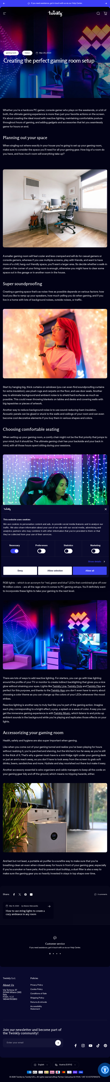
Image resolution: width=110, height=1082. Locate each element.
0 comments (102, 894)
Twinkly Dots (74, 686)
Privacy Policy (36, 985)
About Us (8, 985)
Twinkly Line (59, 686)
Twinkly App (58, 690)
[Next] (106, 3)
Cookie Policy (36, 989)
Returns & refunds (38, 1002)
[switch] (41, 551)
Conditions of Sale (38, 994)
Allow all (90, 570)
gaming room (11, 53)
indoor (27, 53)
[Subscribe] (58, 1043)
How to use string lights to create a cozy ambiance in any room (25, 913)
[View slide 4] (60, 953)
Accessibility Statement (36, 1007)
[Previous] (4, 3)
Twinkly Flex (94, 686)
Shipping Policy (37, 998)
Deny (20, 570)
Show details (94, 561)
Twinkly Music (62, 713)
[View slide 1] (50, 953)
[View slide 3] (56, 953)
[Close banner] (106, 509)
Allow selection (55, 570)
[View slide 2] (53, 953)
